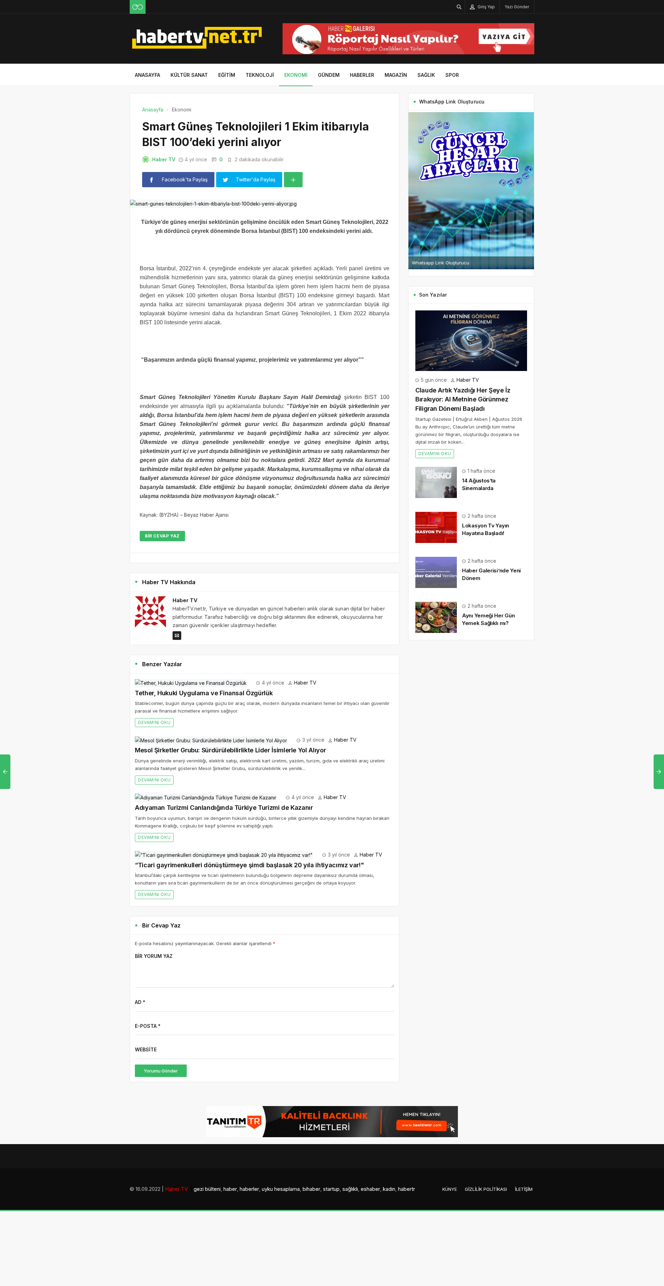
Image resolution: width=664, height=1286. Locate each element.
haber (230, 1189)
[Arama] (459, 6)
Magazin (396, 75)
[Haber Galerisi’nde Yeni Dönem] (436, 571)
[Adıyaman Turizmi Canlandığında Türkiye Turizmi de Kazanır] (205, 797)
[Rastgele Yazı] (138, 7)
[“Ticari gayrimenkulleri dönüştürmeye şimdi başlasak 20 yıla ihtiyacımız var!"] (224, 855)
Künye (449, 1189)
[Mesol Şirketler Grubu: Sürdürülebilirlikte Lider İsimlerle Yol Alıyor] (211, 740)
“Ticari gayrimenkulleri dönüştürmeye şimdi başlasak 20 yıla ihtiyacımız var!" (249, 865)
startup (331, 1189)
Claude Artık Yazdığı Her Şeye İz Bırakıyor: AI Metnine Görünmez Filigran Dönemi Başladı (462, 399)
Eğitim (226, 75)
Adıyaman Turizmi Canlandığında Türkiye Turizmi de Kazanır (224, 807)
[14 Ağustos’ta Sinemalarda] (436, 481)
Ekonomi (295, 75)
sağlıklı (350, 1189)
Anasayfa (147, 75)
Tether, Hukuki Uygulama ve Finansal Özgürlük (204, 693)
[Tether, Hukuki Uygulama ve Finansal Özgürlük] (191, 683)
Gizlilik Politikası (486, 1189)
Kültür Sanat (189, 75)
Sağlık (426, 75)
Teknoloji (260, 75)
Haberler (362, 75)
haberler (249, 1189)
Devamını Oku (154, 722)
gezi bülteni (207, 1189)
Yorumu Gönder (161, 1071)
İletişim (524, 1189)
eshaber (370, 1189)
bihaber (311, 1189)
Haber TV (163, 159)
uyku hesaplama (281, 1189)
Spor (452, 75)
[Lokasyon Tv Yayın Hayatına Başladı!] (436, 526)
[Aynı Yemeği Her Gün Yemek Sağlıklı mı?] (436, 616)
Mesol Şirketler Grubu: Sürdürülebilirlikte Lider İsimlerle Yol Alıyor (230, 750)
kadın (389, 1189)
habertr (406, 1189)
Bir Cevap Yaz (162, 535)
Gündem (329, 75)
